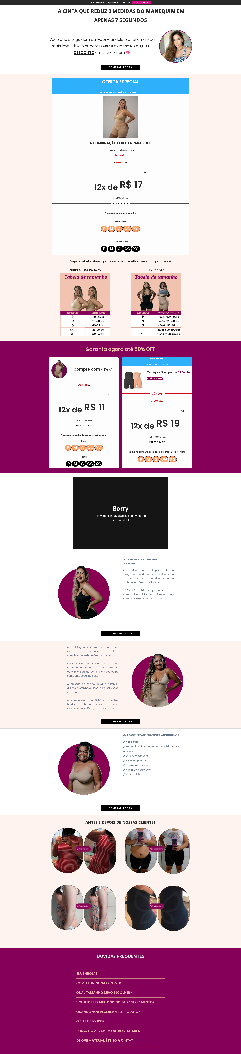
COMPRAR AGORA (141, 2)
